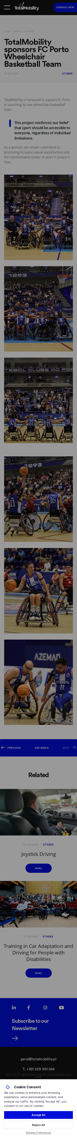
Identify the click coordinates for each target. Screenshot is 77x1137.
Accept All (38, 1115)
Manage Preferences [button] (38, 1132)
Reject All (38, 1125)
